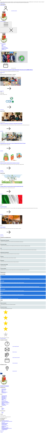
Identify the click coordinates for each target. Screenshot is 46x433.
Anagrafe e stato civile (4, 395)
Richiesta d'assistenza (4, 424)
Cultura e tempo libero (4, 396)
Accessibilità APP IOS (4, 429)
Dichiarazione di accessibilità (5, 427)
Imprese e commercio (4, 397)
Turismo (3, 399)
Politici (2, 391)
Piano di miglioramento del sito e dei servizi (7, 428)
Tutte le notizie (2, 171)
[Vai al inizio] (0, 372)
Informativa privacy (4, 426)
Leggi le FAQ (3, 422)
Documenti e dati (4, 392)
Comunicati (3, 408)
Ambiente (3, 403)
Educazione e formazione (4, 401)
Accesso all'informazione (4, 47)
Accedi (1, 50)
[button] (4, 44)
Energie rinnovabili (2, 72)
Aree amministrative (4, 389)
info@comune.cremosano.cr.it (5, 420)
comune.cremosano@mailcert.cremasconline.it (7, 421)
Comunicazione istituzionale (5, 48)
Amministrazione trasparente (5, 425)
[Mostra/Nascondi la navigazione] (6, 24)
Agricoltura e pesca (4, 405)
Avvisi (2, 409)
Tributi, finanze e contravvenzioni (5, 402)
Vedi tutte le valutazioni (3, 338)
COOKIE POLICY (2, 3)
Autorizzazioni (3, 404)
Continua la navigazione (3, 4)
